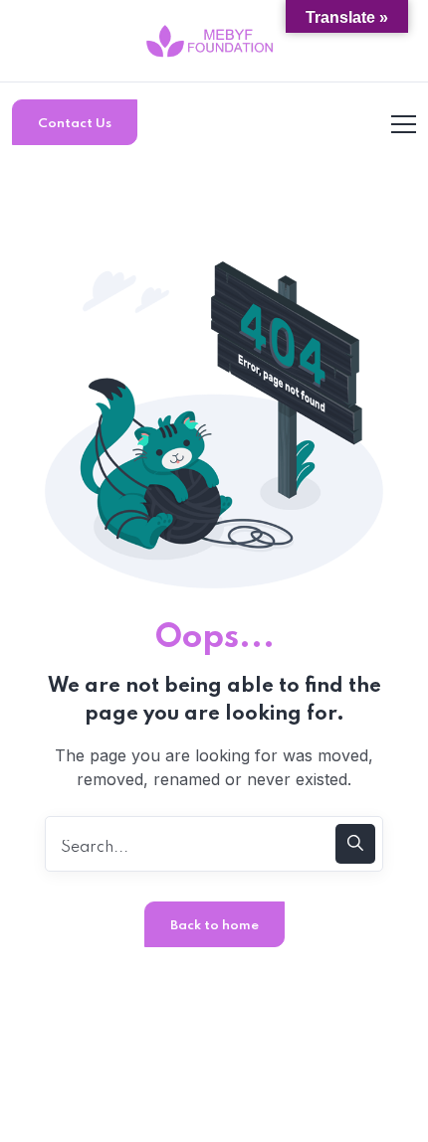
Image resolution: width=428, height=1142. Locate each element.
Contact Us (74, 123)
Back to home (214, 925)
